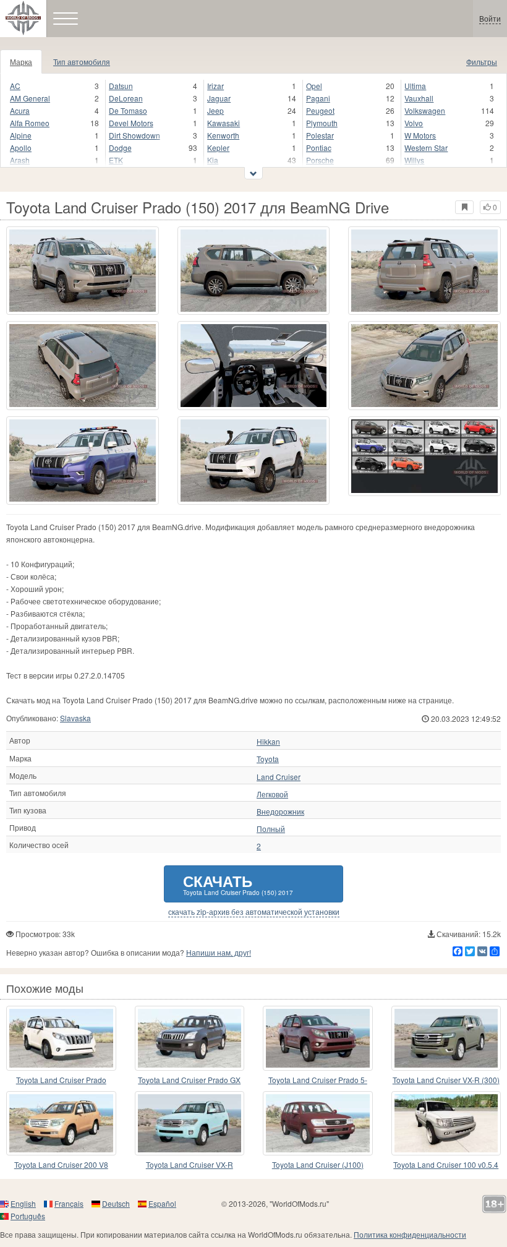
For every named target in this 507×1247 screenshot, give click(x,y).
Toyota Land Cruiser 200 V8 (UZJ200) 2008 (61, 1165)
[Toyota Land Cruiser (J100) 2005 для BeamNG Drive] (318, 1123)
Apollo (21, 147)
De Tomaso (128, 110)
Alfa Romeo (29, 123)
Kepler (218, 147)
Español (162, 1203)
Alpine (21, 135)
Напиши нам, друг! (218, 952)
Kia (212, 160)
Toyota (268, 759)
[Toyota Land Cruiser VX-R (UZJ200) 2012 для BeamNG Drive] (190, 1123)
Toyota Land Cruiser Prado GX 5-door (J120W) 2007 (189, 1080)
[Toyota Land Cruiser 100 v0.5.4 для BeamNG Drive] (446, 1123)
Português (28, 1216)
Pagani (318, 98)
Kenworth (223, 135)
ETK (116, 160)
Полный (271, 829)
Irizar (215, 85)
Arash (20, 160)
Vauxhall (418, 98)
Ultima (415, 85)
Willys (414, 160)
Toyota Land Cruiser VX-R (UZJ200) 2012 (189, 1165)
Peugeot (320, 110)
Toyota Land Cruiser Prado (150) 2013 (61, 1080)
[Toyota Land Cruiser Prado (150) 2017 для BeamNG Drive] (82, 270)
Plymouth (322, 123)
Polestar (320, 135)
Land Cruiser (278, 777)
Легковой (272, 794)
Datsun (121, 85)
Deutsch (116, 1203)
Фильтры (481, 61)
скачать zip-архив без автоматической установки (253, 912)
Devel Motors (131, 123)
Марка (21, 61)
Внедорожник (280, 811)
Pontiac (318, 147)
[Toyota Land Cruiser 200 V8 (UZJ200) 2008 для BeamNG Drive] (61, 1123)
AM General (30, 98)
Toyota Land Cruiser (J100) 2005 (318, 1165)
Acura (20, 110)
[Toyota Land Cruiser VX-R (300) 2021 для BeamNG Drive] (446, 1038)
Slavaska (75, 718)
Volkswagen (424, 110)
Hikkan (268, 742)
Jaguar (219, 98)
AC (15, 85)
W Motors (420, 135)
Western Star (426, 147)
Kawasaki (223, 123)
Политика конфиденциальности (410, 1234)
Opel (314, 85)
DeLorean (126, 98)
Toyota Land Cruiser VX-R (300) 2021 (446, 1080)
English (23, 1203)
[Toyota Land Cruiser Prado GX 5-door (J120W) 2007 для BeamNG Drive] (190, 1038)
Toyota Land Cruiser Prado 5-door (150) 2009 (317, 1080)
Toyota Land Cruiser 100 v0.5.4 (445, 1164)
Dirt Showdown (134, 135)
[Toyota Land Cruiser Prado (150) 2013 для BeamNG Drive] (61, 1038)
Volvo (413, 123)
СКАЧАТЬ (238, 883)
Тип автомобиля (81, 61)
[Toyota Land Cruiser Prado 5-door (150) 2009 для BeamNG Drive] (318, 1038)
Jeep (215, 110)
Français (68, 1203)
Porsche (320, 160)
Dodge (120, 147)
